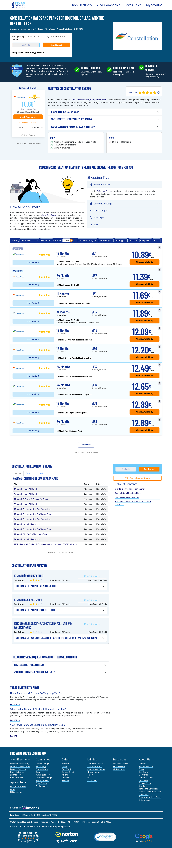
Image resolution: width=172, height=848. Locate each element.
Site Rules (143, 786)
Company (144, 240)
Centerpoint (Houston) (25, 240)
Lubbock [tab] (39, 473)
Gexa (38, 772)
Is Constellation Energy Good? (65, 112)
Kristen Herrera (27, 29)
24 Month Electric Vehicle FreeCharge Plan (32, 519)
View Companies (108, 5)
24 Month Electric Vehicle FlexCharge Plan (32, 529)
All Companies (42, 786)
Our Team (143, 772)
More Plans (86, 445)
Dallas (64, 766)
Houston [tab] (18, 473)
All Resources (119, 769)
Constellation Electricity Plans (128, 493)
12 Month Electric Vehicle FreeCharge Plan (32, 509)
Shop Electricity (81, 5)
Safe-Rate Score (49, 215)
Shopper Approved (61, 826)
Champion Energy (44, 777)
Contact (142, 763)
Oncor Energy (93, 772)
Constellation (42, 769)
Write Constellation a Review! (137, 478)
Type (120, 240)
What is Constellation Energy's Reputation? (71, 119)
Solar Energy (15, 775)
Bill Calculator (16, 792)
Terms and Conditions (148, 789)
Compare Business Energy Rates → (28, 52)
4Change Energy (43, 775)
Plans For (57, 240)
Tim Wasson (50, 29)
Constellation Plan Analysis (127, 497)
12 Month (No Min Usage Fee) (27, 524)
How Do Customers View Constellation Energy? (73, 126)
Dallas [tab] (28, 473)
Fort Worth (66, 769)
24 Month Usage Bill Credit (25, 494)
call (29, 122)
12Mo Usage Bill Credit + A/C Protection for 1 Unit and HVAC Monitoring (45, 544)
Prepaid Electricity (18, 769)
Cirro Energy (41, 783)
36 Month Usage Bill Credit (25, 504)
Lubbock (65, 777)
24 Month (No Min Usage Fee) (27, 539)
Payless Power (42, 780)
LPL (88, 777)
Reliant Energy (42, 763)
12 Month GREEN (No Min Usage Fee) (30, 534)
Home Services (16, 777)
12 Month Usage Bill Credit (25, 489)
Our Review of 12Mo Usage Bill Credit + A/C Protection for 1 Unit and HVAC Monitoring (56, 638)
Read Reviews (119, 766)
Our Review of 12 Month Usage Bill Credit (35, 610)
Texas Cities (133, 5)
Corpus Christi (68, 772)
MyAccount (154, 5)
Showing (15, 240)
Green (132, 240)
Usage (86, 240)
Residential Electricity (19, 763)
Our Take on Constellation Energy (130, 489)
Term (105, 240)
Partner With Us (146, 766)
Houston (65, 763)
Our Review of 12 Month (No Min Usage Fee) (36, 586)
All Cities (65, 780)
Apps (12, 789)
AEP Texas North (94, 766)
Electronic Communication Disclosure (146, 778)
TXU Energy (41, 766)
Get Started (56, 45)
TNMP (90, 775)
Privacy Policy (145, 783)
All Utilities (92, 780)
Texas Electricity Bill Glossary (29, 665)
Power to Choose (120, 763)
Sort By (156, 240)
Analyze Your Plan (18, 786)
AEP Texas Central (95, 763)
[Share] (159, 247)
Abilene (65, 775)
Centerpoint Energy (96, 769)
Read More (15, 704)
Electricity (45, 240)
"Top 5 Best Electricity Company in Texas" (89, 99)
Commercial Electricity (20, 766)
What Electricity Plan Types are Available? (34, 672)
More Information (92, 576)
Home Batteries (17, 772)
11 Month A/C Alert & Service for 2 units (31, 499)
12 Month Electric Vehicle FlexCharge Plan (32, 514)
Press (141, 769)
